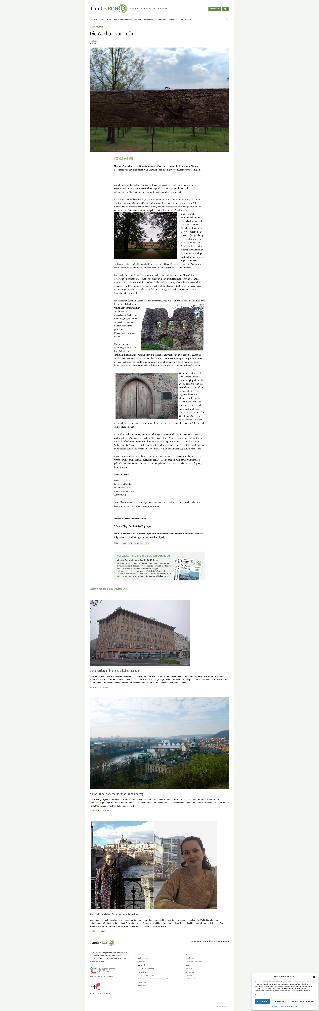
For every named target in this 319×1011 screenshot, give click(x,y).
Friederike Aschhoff (96, 811)
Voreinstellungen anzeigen (302, 1001)
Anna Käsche (94, 931)
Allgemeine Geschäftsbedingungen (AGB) (153, 978)
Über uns (141, 954)
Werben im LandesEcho (146, 975)
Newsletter (142, 972)
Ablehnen (279, 1001)
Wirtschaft (148, 19)
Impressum (294, 1007)
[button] (314, 977)
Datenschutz (276, 1007)
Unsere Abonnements (146, 968)
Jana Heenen (94, 41)
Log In (225, 8)
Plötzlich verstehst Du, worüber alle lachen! (114, 914)
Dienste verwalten (261, 995)
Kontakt (141, 961)
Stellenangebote (144, 958)
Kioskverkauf (143, 965)
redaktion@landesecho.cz (141, 505)
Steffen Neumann (95, 687)
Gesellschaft (106, 19)
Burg (124, 543)
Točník (130, 543)
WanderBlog (138, 543)
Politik (94, 19)
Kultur (138, 19)
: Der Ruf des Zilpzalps (132, 526)
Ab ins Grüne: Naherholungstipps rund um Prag (116, 794)
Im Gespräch (186, 19)
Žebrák (147, 543)
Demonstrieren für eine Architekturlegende (114, 670)
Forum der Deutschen (123, 19)
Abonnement (214, 8)
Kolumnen (173, 19)
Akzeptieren (262, 1001)
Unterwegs (161, 19)
